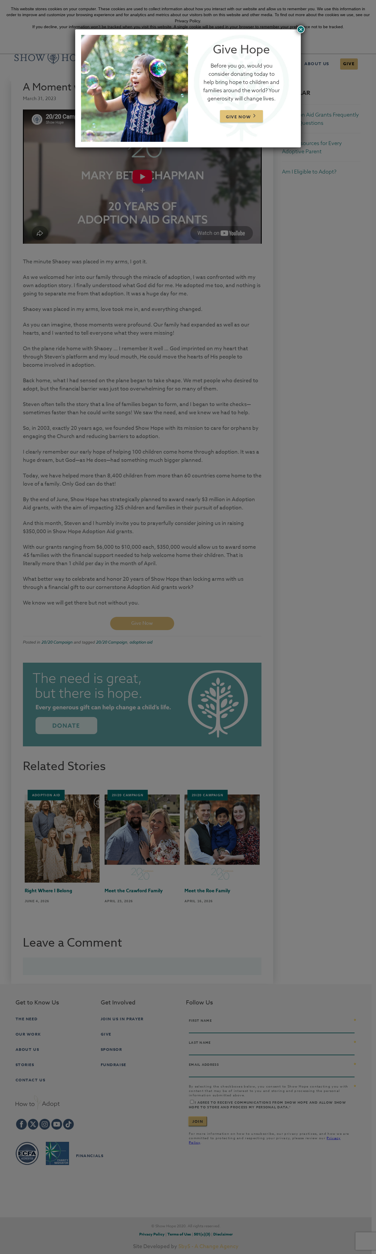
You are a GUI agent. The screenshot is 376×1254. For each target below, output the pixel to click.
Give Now (238, 117)
